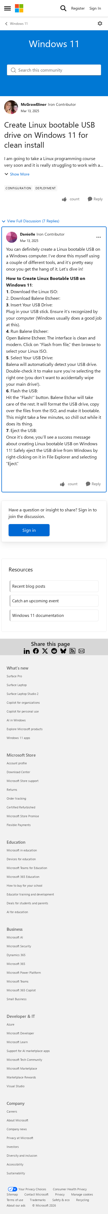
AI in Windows (16, 720)
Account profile (17, 763)
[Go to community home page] (19, 8)
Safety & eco (61, 1200)
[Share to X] (45, 650)
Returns (12, 789)
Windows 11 (19, 23)
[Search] (63, 8)
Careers (12, 1111)
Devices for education (21, 859)
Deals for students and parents (27, 903)
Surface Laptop (17, 685)
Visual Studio (15, 1086)
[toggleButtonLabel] (100, 23)
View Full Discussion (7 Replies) (33, 220)
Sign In (95, 8)
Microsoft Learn (17, 1042)
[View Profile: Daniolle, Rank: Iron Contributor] (11, 237)
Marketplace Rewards (21, 1077)
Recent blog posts (28, 586)
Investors (13, 1147)
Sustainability (16, 1173)
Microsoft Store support (22, 781)
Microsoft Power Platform (24, 972)
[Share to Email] (81, 650)
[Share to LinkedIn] (27, 650)
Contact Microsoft (36, 1194)
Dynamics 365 (16, 955)
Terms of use (15, 1200)
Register (78, 8)
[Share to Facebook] (36, 650)
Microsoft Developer (20, 1033)
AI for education (17, 912)
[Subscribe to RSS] (72, 650)
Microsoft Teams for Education (27, 868)
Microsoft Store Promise (23, 816)
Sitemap (12, 1194)
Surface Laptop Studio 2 (22, 694)
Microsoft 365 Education (23, 877)
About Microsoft (17, 1120)
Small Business (17, 999)
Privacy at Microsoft (20, 1138)
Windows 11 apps (18, 738)
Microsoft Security (19, 946)
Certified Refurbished (21, 807)
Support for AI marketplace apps (28, 1051)
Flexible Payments (19, 825)
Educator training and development (30, 894)
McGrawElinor (34, 104)
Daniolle (27, 234)
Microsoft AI (15, 937)
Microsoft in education (22, 850)
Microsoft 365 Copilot (21, 990)
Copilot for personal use (23, 711)
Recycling (82, 1200)
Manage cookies (82, 1194)
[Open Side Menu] (7, 8)
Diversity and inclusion (22, 1155)
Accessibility (15, 1164)
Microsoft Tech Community (24, 1059)
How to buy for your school (24, 885)
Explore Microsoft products (25, 729)
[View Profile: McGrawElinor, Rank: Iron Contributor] (11, 107)
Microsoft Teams (18, 981)
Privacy (60, 1194)
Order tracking (16, 798)
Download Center (18, 772)
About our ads (16, 1205)
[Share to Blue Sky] (63, 650)
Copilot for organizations (23, 702)
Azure (10, 1024)
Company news (17, 1129)
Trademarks (38, 1200)
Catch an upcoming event (35, 600)
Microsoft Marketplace (22, 1068)
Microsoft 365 (16, 964)
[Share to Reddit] (54, 650)
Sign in (29, 530)
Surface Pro (14, 676)
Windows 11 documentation (38, 615)
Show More (19, 174)
